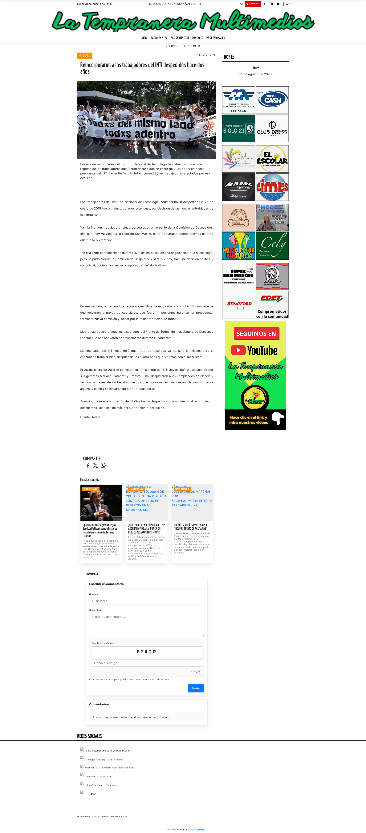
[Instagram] (271, 4)
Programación (180, 37)
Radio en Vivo (159, 37)
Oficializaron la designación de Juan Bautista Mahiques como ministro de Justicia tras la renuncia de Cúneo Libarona (100, 530)
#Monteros (172, 46)
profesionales (215, 37)
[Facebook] (264, 4)
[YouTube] (278, 4)
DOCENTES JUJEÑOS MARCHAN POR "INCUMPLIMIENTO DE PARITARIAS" (191, 526)
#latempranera (192, 46)
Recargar (194, 671)
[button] (241, 4)
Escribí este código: (103, 643)
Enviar (196, 688)
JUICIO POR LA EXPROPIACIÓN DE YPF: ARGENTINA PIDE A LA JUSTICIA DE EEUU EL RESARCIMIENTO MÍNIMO (146, 528)
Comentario (95, 610)
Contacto (197, 37)
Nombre (93, 594)
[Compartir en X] (95, 466)
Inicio (144, 37)
